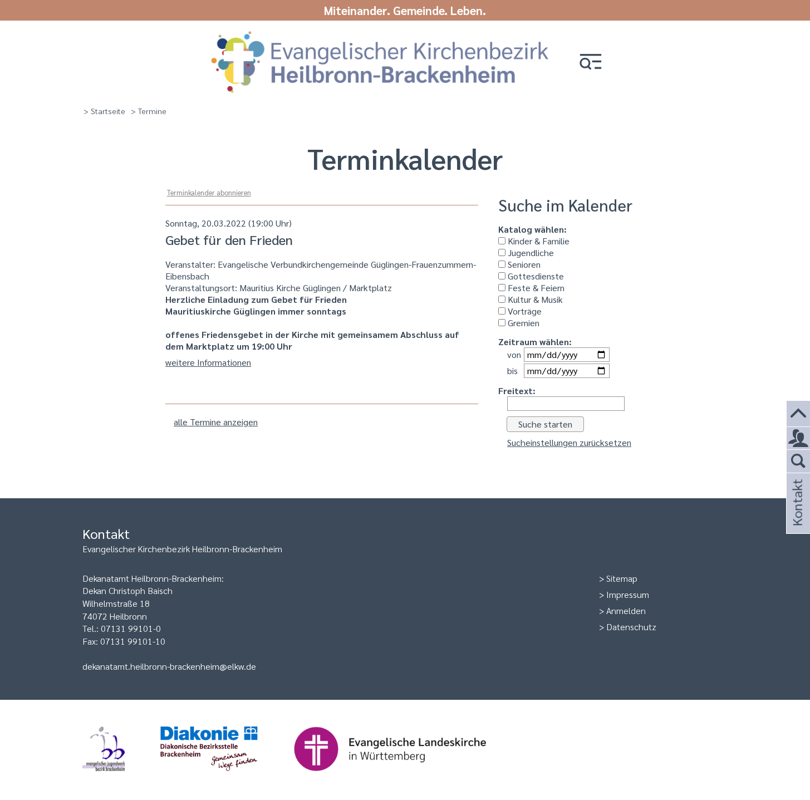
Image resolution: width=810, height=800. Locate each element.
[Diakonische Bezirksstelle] (226, 776)
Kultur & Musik (534, 299)
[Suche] (798, 461)
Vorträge (523, 311)
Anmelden (626, 610)
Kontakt (797, 517)
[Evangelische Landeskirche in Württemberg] (407, 776)
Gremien (522, 322)
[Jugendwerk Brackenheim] (121, 776)
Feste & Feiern (534, 287)
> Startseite (104, 111)
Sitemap (621, 578)
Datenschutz (631, 626)
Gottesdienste (534, 276)
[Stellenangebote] (798, 438)
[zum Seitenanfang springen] (798, 414)
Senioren (523, 264)
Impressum (627, 594)
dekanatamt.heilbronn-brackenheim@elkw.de (169, 666)
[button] (590, 62)
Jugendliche (529, 252)
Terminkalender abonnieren (209, 192)
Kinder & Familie (537, 241)
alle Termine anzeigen (216, 422)
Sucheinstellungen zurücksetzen (569, 442)
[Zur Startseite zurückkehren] (380, 35)
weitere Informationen (208, 362)
